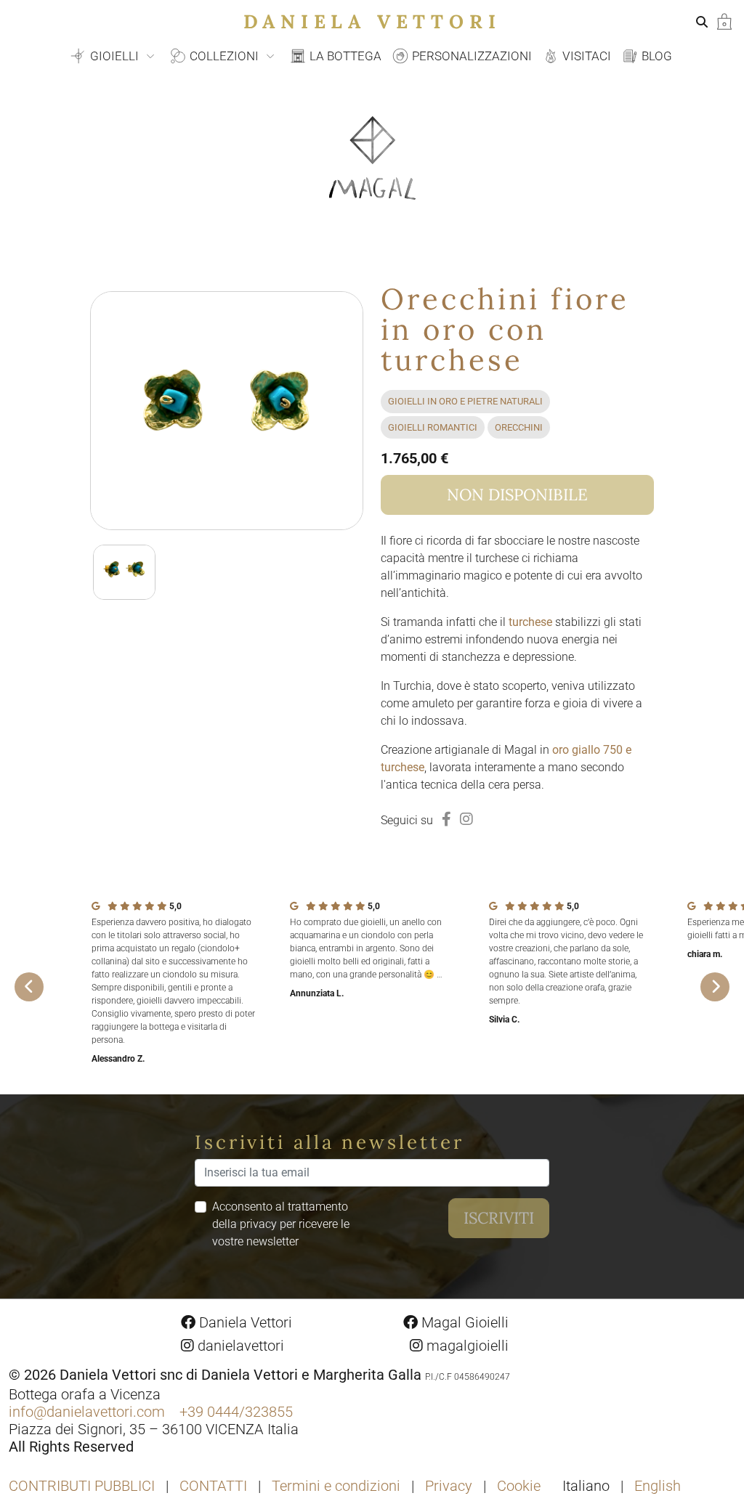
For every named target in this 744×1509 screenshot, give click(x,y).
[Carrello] (724, 21)
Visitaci (585, 56)
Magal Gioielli (463, 1322)
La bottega (344, 56)
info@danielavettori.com (87, 1411)
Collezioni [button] (224, 56)
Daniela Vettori (372, 21)
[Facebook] (446, 819)
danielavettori (239, 1345)
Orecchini (519, 427)
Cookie (519, 1485)
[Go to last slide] (29, 986)
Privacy (448, 1485)
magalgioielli (466, 1345)
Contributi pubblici (82, 1485)
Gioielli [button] (114, 56)
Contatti (213, 1485)
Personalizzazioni (470, 56)
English (657, 1485)
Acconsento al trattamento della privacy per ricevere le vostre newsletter (280, 1224)
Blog (655, 56)
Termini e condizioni (336, 1485)
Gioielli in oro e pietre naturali (465, 401)
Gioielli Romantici (432, 427)
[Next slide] (714, 986)
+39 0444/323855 (236, 1411)
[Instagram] (466, 819)
